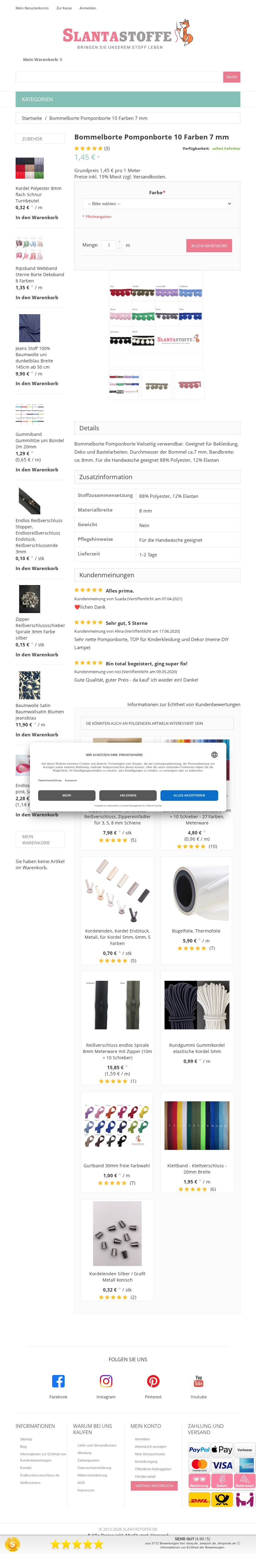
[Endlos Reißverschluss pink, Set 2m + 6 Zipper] (30, 765)
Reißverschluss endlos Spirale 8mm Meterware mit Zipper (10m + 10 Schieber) (117, 1051)
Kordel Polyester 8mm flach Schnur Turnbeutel (39, 194)
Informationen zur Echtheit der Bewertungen (192, 1547)
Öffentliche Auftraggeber (153, 1469)
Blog (23, 1446)
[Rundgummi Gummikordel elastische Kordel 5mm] (197, 1005)
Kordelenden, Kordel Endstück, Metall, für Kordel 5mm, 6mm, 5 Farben (117, 937)
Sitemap (26, 1439)
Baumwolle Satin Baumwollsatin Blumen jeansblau (40, 711)
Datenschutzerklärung (94, 1468)
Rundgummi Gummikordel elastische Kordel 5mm (197, 1048)
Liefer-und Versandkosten (96, 1445)
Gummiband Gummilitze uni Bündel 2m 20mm (40, 440)
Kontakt (26, 1468)
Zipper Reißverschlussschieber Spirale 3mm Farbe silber (40, 628)
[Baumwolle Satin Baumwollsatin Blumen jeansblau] (30, 685)
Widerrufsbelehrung (92, 1475)
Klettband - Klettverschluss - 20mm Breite (197, 1169)
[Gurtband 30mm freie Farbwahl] (117, 1125)
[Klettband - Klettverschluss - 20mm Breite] (197, 1125)
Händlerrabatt (145, 1476)
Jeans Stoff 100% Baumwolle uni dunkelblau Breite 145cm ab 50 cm (34, 357)
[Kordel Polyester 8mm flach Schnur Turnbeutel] (30, 168)
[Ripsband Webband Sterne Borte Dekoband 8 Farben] (30, 248)
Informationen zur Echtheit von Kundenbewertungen (183, 704)
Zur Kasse (64, 8)
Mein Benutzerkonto (32, 8)
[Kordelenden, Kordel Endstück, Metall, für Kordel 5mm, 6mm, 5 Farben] (117, 890)
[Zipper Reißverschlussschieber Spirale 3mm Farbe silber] (30, 599)
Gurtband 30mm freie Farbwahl (117, 1166)
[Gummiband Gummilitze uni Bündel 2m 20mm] (30, 414)
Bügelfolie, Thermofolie (196, 931)
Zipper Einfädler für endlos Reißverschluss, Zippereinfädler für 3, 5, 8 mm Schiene (117, 816)
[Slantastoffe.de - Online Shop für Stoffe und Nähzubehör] (128, 34)
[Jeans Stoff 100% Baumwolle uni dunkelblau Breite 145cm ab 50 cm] (30, 328)
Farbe (157, 192)
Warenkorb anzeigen (150, 1446)
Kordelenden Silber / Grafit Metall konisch (117, 1277)
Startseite (32, 118)
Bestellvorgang (146, 1461)
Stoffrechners (30, 1483)
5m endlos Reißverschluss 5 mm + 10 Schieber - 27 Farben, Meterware (197, 816)
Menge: (90, 245)
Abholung (84, 1453)
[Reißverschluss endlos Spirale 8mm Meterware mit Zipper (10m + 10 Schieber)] (117, 1005)
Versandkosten (149, 176)
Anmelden (88, 8)
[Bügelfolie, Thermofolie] (196, 890)
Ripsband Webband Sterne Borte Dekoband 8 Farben (40, 274)
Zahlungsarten (88, 1460)
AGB (81, 1483)
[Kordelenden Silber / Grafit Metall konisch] (117, 1233)
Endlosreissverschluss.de (39, 1475)
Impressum (86, 1490)
